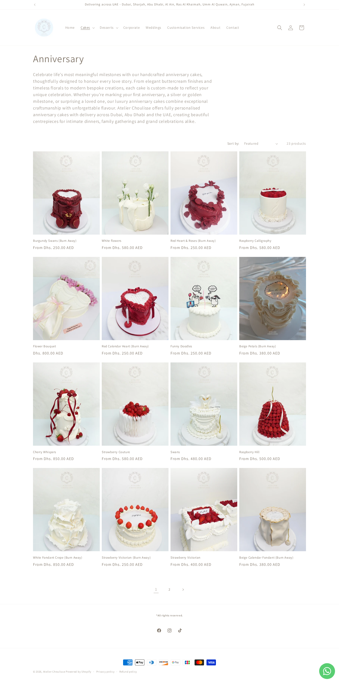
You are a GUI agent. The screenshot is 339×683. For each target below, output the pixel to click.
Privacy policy (105, 671)
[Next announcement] (304, 4)
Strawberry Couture (116, 452)
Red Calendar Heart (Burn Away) (125, 346)
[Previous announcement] (34, 4)
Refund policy (128, 671)
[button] (87, 27)
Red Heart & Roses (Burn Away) (193, 241)
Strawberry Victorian (185, 558)
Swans (175, 452)
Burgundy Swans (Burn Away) (55, 241)
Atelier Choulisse (54, 671)
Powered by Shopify (78, 671)
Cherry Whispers (44, 452)
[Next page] (182, 589)
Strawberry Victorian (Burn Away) (126, 558)
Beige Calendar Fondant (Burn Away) (266, 558)
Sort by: (233, 143)
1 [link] (156, 589)
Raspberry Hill (249, 452)
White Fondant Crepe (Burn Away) (57, 558)
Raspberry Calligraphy (255, 241)
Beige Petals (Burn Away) (257, 346)
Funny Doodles (181, 346)
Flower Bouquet (44, 346)
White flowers (111, 241)
